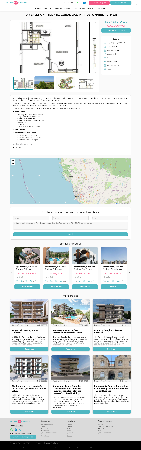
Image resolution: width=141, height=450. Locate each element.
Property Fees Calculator (84, 9)
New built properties (47, 424)
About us (48, 9)
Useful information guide (105, 426)
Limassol (69, 424)
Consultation (120, 3)
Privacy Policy (74, 447)
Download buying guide (23, 437)
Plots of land (45, 436)
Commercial (44, 434)
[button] (13, 160)
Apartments (44, 428)
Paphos (69, 428)
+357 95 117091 (67, 3)
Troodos (69, 436)
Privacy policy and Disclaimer (47, 443)
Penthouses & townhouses (48, 432)
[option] (27, 269)
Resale (43, 426)
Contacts (102, 9)
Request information (116, 30)
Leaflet (118, 203)
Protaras (69, 434)
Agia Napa (70, 432)
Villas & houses (45, 430)
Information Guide (62, 9)
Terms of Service (85, 447)
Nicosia (69, 430)
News (99, 430)
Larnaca (69, 426)
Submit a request (99, 3)
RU (134, 3)
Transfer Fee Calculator (104, 432)
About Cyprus (102, 428)
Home (37, 9)
